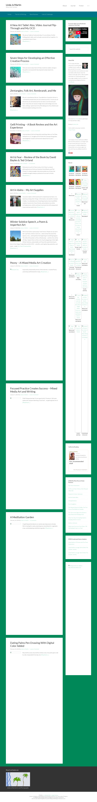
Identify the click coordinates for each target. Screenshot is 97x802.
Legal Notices (54, 795)
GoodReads (71, 82)
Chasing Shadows (72, 500)
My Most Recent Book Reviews (76, 481)
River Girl (75, 118)
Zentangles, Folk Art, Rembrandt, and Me (33, 90)
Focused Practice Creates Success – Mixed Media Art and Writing (33, 390)
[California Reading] (72, 456)
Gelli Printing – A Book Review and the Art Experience (33, 126)
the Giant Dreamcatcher (24, 246)
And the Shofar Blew (73, 497)
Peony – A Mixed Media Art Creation (30, 262)
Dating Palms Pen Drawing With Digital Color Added (32, 644)
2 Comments (32, 163)
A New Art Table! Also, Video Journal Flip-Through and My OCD (33, 27)
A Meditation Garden (22, 517)
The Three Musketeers (74, 485)
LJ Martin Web (47, 795)
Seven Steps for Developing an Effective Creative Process (32, 59)
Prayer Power (71, 129)
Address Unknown (72, 523)
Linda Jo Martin (13, 4)
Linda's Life (75, 124)
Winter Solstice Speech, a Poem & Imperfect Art (29, 223)
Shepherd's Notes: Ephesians (75, 494)
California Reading (73, 451)
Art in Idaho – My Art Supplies (27, 189)
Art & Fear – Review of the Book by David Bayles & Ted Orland (33, 159)
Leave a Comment (34, 31)
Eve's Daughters (72, 504)
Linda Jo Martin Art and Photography (18, 788)
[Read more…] (26, 41)
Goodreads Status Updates (79, 539)
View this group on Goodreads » (80, 469)
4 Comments (33, 520)
